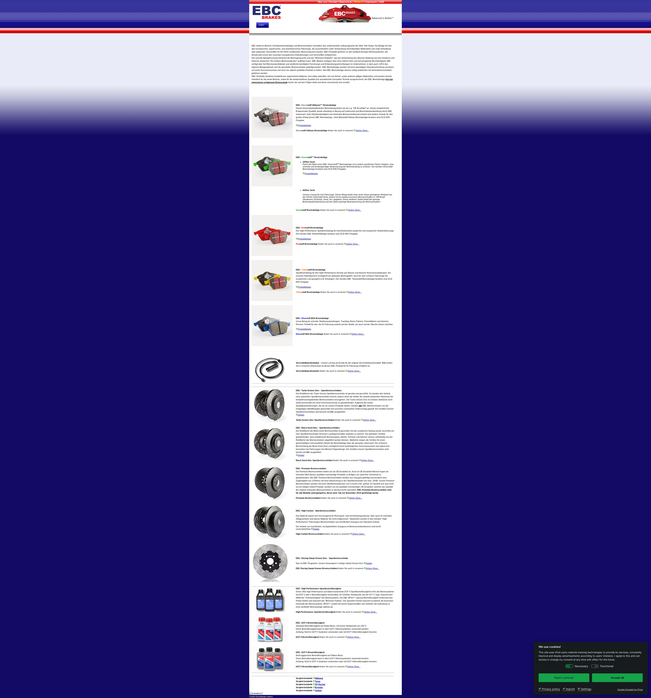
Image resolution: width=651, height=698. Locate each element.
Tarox (317, 681)
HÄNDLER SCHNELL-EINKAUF (312, 25)
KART (324, 31)
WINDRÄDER (391, 31)
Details (301, 415)
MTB (369, 31)
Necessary (581, 666)
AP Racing (320, 684)
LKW (346, 31)
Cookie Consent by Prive (630, 689)
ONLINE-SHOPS (339, 25)
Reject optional (564, 677)
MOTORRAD (303, 31)
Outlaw (318, 690)
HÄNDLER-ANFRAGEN (282, 25)
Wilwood (319, 678)
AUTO (260, 31)
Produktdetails (304, 125)
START (259, 25)
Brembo (319, 687)
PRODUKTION (361, 25)
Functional (606, 666)
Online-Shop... (362, 130)
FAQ (387, 25)
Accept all (617, 677)
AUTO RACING (282, 31)
